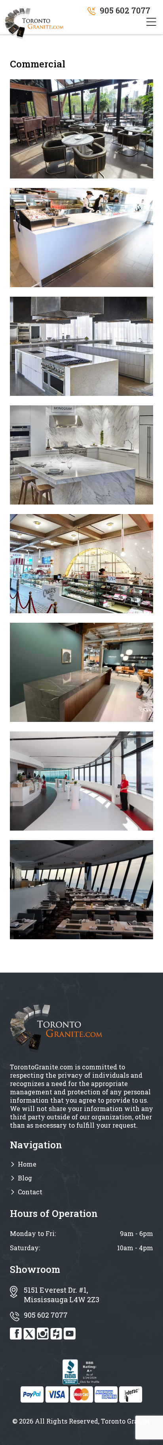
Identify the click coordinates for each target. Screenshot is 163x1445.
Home (27, 1164)
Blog (25, 1178)
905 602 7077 (125, 10)
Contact (30, 1192)
